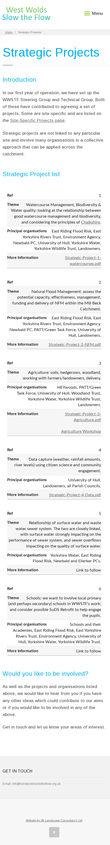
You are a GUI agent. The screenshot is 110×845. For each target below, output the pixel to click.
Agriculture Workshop (81, 431)
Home (9, 32)
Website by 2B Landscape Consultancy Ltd (54, 820)
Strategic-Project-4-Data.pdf (75, 495)
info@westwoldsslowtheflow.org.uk (36, 784)
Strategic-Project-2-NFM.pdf (75, 345)
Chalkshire (90, 222)
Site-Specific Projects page (37, 120)
